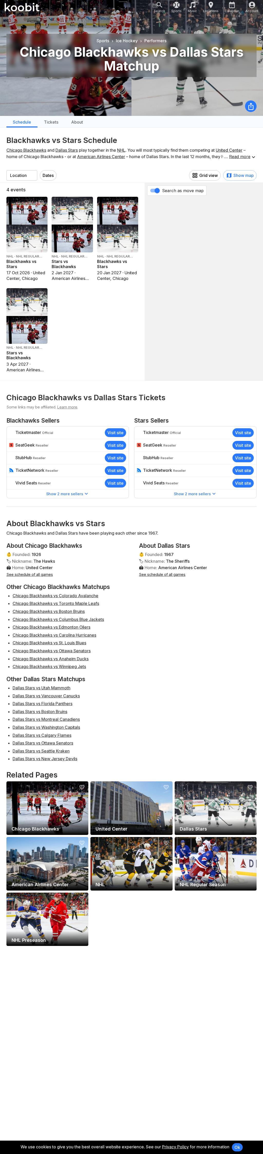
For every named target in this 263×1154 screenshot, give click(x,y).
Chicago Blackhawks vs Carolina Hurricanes (54, 635)
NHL (121, 150)
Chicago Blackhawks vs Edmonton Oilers (51, 627)
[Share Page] (251, 106)
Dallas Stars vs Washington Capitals (46, 727)
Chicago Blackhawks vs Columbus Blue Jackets (58, 619)
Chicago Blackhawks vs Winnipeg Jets (49, 666)
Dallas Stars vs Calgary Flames (42, 735)
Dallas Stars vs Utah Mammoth (41, 687)
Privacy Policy (175, 1146)
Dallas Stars (66, 150)
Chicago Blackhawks (26, 150)
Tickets (51, 122)
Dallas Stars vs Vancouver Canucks (46, 695)
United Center (229, 150)
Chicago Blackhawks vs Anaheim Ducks (51, 658)
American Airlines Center (101, 156)
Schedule (22, 122)
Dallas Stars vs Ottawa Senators (43, 743)
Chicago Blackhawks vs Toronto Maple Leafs (56, 603)
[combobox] (22, 175)
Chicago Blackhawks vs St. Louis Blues (49, 642)
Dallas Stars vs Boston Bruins (40, 711)
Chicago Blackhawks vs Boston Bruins (49, 611)
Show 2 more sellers (64, 494)
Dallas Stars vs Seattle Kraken (41, 751)
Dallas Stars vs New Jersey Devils (45, 758)
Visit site (115, 432)
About (77, 122)
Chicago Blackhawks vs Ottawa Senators (52, 650)
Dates (48, 175)
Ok (237, 1147)
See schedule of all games (29, 574)
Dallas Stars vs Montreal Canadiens (46, 719)
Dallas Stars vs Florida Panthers (42, 703)
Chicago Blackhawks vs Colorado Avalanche (55, 595)
